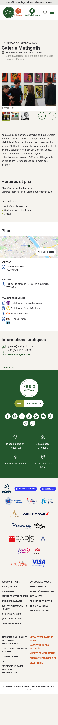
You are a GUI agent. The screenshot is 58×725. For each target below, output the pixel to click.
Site (19, 403)
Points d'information (42, 591)
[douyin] (50, 416)
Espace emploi (38, 586)
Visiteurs (31, 403)
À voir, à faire (9, 586)
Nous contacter (39, 610)
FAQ (4, 661)
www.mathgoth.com (19, 354)
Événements (9, 591)
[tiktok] (29, 416)
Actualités (36, 596)
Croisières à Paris (12, 601)
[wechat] (43, 416)
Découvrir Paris (11, 582)
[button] (42, 116)
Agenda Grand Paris (41, 601)
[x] (32, 423)
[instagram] (15, 416)
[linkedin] (22, 416)
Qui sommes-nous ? (40, 582)
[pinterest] (36, 416)
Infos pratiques (39, 606)
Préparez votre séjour (15, 596)
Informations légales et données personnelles (14, 640)
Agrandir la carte (46, 252)
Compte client (10, 656)
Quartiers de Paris (12, 618)
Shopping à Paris (11, 614)
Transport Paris (11, 623)
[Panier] (44, 12)
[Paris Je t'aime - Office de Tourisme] (8, 12)
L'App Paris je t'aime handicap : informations (12, 669)
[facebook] (8, 416)
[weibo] (25, 423)
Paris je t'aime (9, 368)
